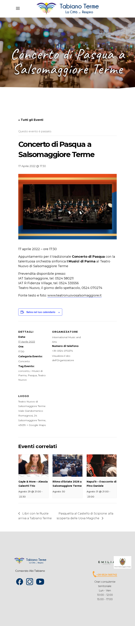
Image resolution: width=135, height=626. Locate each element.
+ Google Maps (36, 425)
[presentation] (33, 465)
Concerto (24, 361)
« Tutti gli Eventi (30, 120)
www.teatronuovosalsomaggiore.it (74, 295)
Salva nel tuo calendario (40, 312)
